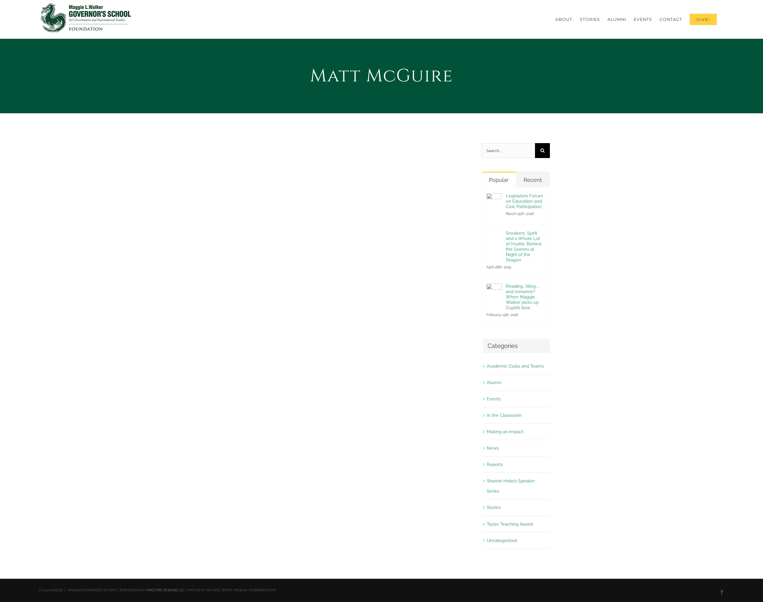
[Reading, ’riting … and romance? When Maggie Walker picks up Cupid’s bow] (494, 288)
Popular (498, 180)
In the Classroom (504, 415)
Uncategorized (502, 540)
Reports (495, 464)
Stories (494, 507)
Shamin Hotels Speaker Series (511, 486)
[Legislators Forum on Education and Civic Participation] (494, 198)
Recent (533, 180)
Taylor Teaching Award (510, 524)
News (493, 448)
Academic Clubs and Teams (515, 366)
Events (494, 399)
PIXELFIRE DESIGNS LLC (165, 590)
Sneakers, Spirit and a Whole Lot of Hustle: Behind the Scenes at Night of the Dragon (523, 246)
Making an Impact (505, 431)
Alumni (494, 382)
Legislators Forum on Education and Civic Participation (524, 201)
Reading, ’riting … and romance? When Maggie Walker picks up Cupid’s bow (522, 297)
